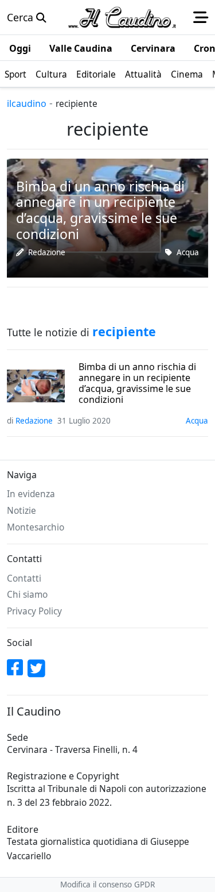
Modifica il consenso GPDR (107, 884)
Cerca (21, 17)
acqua (188, 252)
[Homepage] (122, 17)
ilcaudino (26, 103)
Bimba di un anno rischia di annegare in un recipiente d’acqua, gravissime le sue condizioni (137, 384)
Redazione (46, 252)
